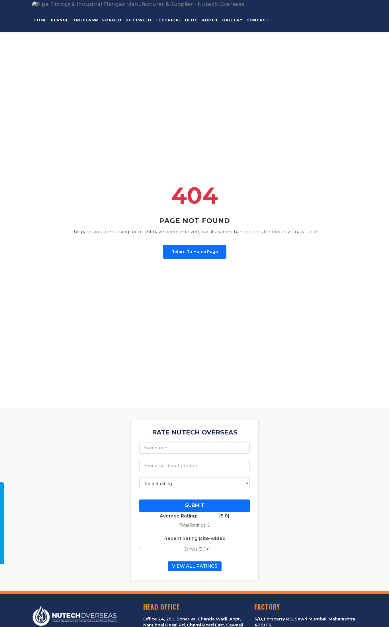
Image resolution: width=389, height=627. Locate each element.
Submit (194, 505)
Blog (191, 20)
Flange (60, 20)
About (210, 20)
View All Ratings (194, 566)
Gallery (232, 20)
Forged (112, 20)
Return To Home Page (194, 251)
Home (40, 20)
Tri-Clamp (85, 20)
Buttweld (138, 20)
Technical (168, 20)
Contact (257, 20)
